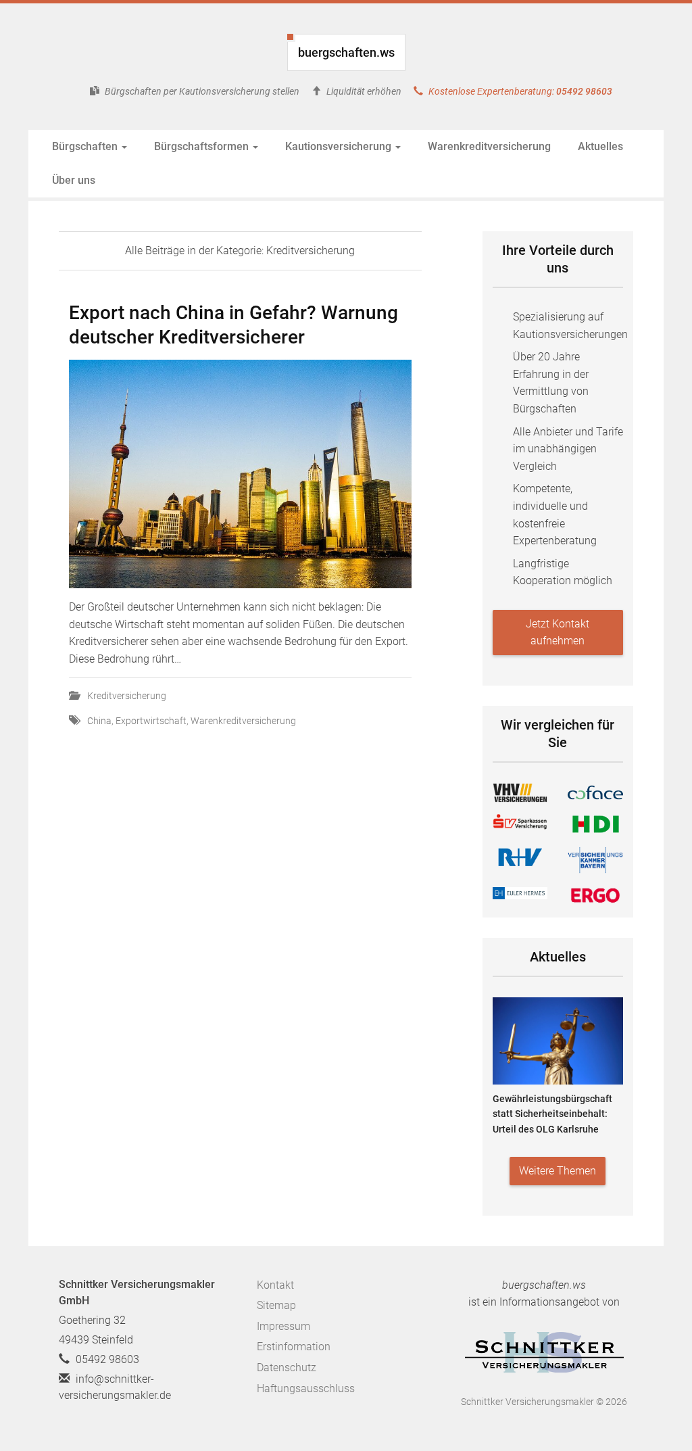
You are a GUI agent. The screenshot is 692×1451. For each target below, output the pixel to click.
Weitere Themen (557, 1170)
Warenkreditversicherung (489, 146)
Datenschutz (286, 1367)
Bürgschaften (86, 146)
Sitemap (276, 1305)
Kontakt (275, 1285)
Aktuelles (600, 146)
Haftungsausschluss (306, 1388)
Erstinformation (293, 1346)
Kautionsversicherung (339, 146)
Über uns (73, 180)
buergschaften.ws (346, 52)
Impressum (283, 1326)
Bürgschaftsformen (202, 146)
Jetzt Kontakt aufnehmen (557, 632)
